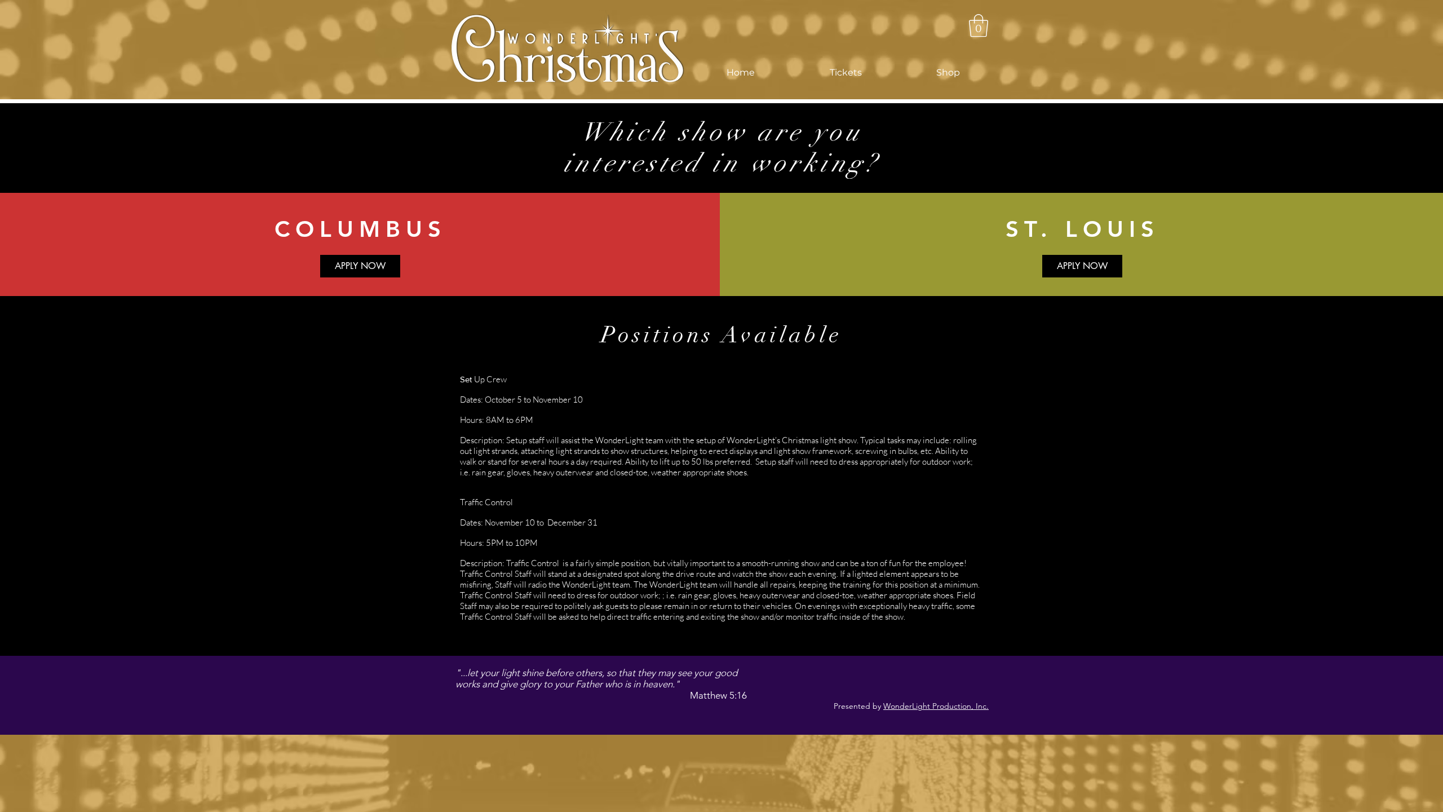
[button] (845, 73)
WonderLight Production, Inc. (936, 706)
